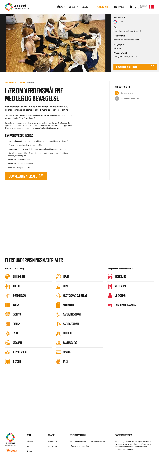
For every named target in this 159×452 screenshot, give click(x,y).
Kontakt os (52, 441)
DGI (120, 57)
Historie (121, 31)
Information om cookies (79, 446)
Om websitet (53, 446)
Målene (30, 441)
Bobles (115, 57)
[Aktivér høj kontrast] (130, 7)
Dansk (115, 31)
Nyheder (30, 446)
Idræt (127, 31)
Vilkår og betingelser (78, 441)
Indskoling (117, 48)
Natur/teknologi (135, 31)
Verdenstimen (11, 82)
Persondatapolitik (98, 441)
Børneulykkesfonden (130, 57)
